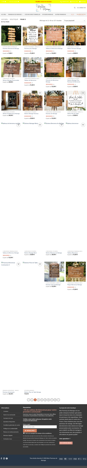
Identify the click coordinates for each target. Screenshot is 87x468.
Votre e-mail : (27, 424)
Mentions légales (7, 435)
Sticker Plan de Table (73, 113)
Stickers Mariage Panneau (31, 113)
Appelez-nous (65, 1)
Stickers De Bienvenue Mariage (11, 113)
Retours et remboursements (11, 432)
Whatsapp (83, 1)
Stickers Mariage (47, 14)
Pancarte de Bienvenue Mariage (52, 81)
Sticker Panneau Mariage (74, 48)
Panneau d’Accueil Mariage (53, 284)
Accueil (3, 14)
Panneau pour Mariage (30, 48)
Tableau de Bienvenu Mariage (11, 253)
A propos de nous (8, 418)
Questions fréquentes (9, 421)
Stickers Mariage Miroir (30, 253)
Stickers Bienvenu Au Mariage (54, 253)
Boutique (14, 19)
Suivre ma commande (9, 414)
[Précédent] (28, 399)
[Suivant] (58, 399)
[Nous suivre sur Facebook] (2, 1)
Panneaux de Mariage (15, 14)
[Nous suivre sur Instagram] (3, 1)
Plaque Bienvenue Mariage (74, 284)
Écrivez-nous (75, 1)
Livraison (5, 411)
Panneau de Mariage (51, 113)
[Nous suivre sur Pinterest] (5, 1)
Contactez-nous (7, 439)
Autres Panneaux (60, 14)
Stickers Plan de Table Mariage (32, 392)
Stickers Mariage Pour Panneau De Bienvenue (73, 81)
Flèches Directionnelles (32, 14)
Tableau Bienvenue (72, 253)
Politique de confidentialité (10, 428)
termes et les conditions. (44, 433)
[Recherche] (74, 7)
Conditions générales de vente (11, 425)
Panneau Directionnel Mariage (11, 48)
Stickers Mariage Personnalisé (11, 80)
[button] (81, 7)
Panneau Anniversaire (9, 392)
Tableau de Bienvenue (30, 80)
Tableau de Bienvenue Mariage (54, 48)
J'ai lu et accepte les (38, 433)
